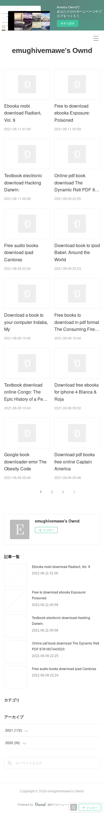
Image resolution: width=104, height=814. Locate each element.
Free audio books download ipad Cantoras (21, 252)
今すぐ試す (68, 23)
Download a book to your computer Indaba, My (26, 322)
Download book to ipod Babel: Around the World (77, 252)
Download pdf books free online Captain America (74, 461)
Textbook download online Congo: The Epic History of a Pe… (25, 392)
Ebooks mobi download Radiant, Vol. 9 (22, 113)
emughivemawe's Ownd (52, 50)
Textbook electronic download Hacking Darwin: (23, 182)
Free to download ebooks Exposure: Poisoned (72, 113)
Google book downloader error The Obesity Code (25, 461)
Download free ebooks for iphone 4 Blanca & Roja (76, 392)
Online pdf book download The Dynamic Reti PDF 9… (76, 182)
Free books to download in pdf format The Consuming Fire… (76, 322)
